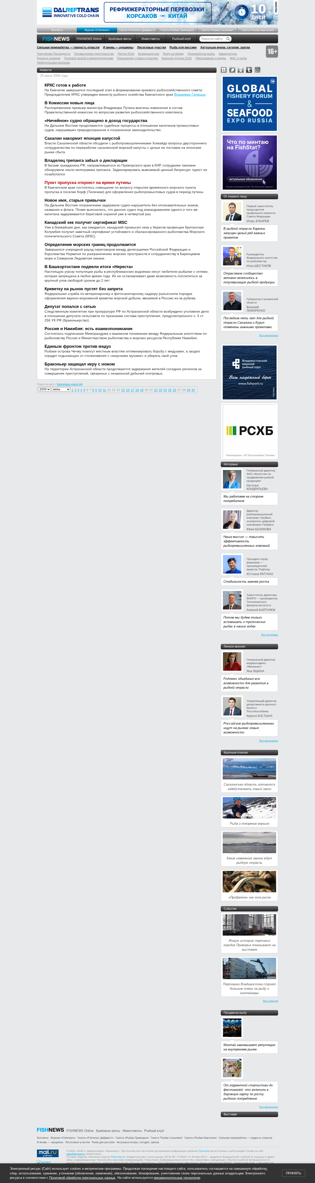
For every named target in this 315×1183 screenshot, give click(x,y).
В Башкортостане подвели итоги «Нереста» (89, 266)
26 (174, 390)
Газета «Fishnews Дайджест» (137, 30)
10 (100, 390)
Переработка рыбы (201, 54)
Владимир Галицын (190, 94)
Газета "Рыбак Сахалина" (217, 30)
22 (156, 390)
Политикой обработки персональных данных (82, 1178)
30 (193, 390)
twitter (232, 70)
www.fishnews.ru (75, 1154)
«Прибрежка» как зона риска (249, 897)
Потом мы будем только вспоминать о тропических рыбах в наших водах (244, 622)
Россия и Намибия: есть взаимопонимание (88, 328)
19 (141, 390)
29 (188, 390)
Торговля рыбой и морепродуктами (88, 58)
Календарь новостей (69, 384)
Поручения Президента (53, 54)
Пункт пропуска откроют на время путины (88, 182)
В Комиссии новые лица (69, 103)
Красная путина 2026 (177, 58)
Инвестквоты (151, 39)
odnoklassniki (241, 70)
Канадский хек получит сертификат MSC (86, 222)
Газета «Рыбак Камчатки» (258, 30)
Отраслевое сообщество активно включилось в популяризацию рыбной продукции (249, 278)
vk (224, 70)
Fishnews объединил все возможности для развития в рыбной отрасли (245, 683)
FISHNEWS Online (89, 39)
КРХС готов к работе (65, 85)
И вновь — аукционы (118, 47)
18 (137, 390)
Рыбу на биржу (173, 54)
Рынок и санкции (48, 58)
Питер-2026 (126, 54)
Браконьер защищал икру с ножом (80, 364)
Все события (270, 1001)
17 (132, 390)
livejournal (257, 70)
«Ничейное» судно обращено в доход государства (96, 120)
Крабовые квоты (120, 39)
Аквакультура (228, 54)
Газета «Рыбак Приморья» (177, 30)
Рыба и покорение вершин (249, 823)
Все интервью (269, 634)
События (230, 908)
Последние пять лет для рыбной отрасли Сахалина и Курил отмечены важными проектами (248, 322)
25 (170, 390)
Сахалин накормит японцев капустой (82, 138)
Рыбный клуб (181, 39)
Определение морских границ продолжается (90, 244)
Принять (293, 1173)
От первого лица (235, 196)
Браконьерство (148, 54)
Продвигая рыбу (235, 1013)
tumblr (249, 70)
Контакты (57, 30)
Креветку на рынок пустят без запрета (84, 289)
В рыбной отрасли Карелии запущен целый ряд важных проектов (244, 233)
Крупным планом (236, 752)
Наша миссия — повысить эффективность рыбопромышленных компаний (246, 541)
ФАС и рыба (238, 58)
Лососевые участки (151, 47)
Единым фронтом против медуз (78, 346)
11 (104, 390)
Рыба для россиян (183, 47)
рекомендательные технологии (177, 1178)
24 (165, 390)
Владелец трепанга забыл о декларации (86, 160)
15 (123, 390)
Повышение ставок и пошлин (137, 58)
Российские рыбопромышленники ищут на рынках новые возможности (248, 728)
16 (127, 390)
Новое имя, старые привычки (75, 200)
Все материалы (268, 335)
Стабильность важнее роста (246, 581)
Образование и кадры (210, 58)
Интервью (231, 464)
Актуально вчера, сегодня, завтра (225, 47)
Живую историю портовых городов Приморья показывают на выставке (249, 945)
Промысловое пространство (94, 54)
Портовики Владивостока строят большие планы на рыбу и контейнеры (249, 988)
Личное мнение (234, 646)
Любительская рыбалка (53, 62)
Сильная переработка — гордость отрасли (68, 47)
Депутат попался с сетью (70, 306)
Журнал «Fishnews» (97, 30)
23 (160, 390)
